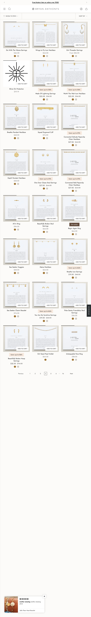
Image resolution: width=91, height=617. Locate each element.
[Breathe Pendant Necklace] (16, 117)
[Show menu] (4, 8)
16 (63, 374)
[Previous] (4, 2)
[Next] (87, 2)
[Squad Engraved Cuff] (45, 117)
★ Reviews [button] (89, 310)
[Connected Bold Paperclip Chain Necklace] (74, 163)
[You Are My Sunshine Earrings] (45, 295)
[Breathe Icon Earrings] (74, 252)
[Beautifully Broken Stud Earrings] (45, 208)
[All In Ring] (16, 208)
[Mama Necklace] (45, 252)
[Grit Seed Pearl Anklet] (45, 338)
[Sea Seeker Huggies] (16, 252)
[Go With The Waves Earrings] (16, 35)
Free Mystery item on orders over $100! (45, 2)
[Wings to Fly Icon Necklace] (45, 35)
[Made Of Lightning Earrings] (45, 73)
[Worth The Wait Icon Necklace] (74, 73)
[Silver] (18, 56)
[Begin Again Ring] (74, 208)
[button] (44, 596)
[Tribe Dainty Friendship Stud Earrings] (74, 295)
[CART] (86, 8)
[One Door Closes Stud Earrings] (45, 163)
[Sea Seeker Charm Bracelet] (16, 295)
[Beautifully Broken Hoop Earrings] (16, 338)
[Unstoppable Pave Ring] (74, 338)
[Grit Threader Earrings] (74, 35)
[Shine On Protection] (16, 73)
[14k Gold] (15, 56)
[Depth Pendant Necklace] (16, 163)
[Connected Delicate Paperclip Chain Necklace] (74, 117)
